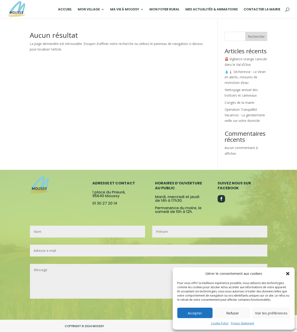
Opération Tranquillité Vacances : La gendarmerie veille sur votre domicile (245, 115)
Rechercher (256, 36)
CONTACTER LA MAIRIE (262, 10)
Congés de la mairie (239, 102)
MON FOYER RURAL (164, 10)
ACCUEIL (65, 10)
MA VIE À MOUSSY (124, 10)
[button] (287, 273)
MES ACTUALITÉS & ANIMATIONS (211, 10)
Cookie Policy (220, 323)
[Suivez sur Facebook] (221, 198)
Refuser (232, 313)
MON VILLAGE (89, 10)
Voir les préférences (271, 313)
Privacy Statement (242, 323)
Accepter (195, 313)
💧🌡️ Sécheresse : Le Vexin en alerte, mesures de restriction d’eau (245, 77)
